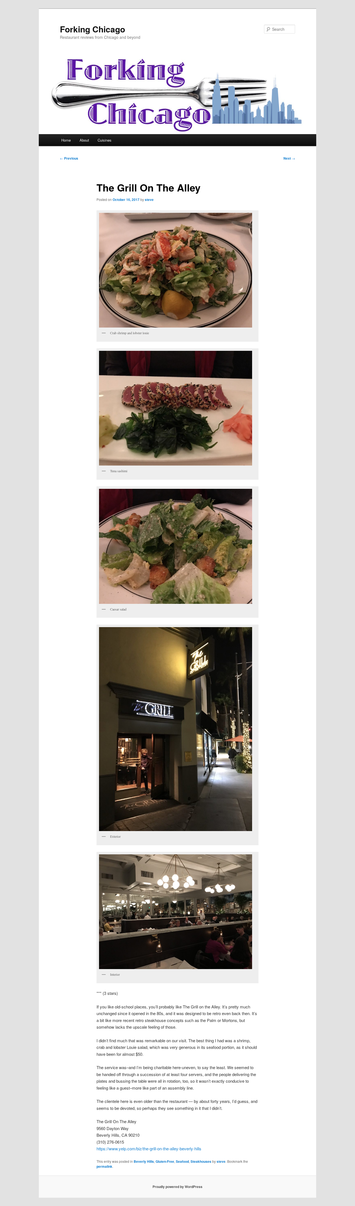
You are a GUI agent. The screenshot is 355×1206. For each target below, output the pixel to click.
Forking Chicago (92, 29)
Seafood (182, 1161)
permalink (104, 1166)
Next (289, 158)
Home (66, 140)
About (84, 140)
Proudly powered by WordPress (177, 1186)
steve (149, 199)
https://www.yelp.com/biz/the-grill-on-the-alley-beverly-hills (149, 1148)
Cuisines (104, 140)
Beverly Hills (144, 1161)
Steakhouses (201, 1161)
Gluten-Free (165, 1161)
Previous (69, 158)
